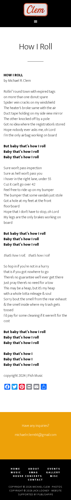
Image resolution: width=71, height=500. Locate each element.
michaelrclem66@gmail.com (35, 435)
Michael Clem (36, 10)
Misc (54, 476)
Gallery (53, 472)
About (34, 469)
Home (15, 469)
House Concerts (27, 476)
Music (16, 472)
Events (54, 469)
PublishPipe (45, 494)
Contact (35, 480)
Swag (33, 472)
